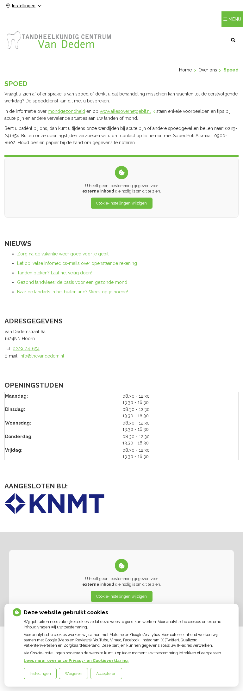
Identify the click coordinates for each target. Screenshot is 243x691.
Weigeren (73, 673)
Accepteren (106, 673)
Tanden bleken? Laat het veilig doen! (54, 272)
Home (185, 69)
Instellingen (40, 673)
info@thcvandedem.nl (42, 355)
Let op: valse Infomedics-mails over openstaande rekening (77, 263)
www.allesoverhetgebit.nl (125, 111)
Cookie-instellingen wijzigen (121, 203)
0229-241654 (26, 348)
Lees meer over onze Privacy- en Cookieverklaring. (76, 660)
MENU (234, 19)
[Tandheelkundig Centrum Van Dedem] (59, 40)
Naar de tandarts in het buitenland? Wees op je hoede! (72, 291)
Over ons (207, 69)
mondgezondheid (66, 111)
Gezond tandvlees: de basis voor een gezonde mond (72, 282)
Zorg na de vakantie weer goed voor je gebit (63, 253)
